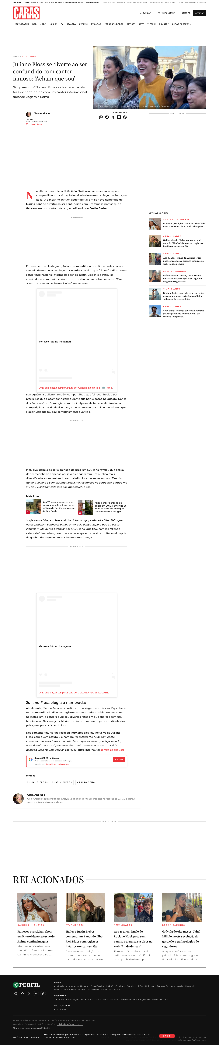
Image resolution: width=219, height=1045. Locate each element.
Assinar (199, 13)
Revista (131, 24)
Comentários (35, 124)
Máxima (58, 989)
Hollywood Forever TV (156, 986)
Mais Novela (176, 986)
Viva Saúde (114, 989)
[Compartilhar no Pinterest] (124, 117)
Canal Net (59, 999)
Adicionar (119, 759)
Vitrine (151, 24)
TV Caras (96, 24)
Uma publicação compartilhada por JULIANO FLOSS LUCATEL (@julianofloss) (83, 692)
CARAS (109, 986)
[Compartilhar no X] (112, 117)
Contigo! (131, 986)
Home (16, 57)
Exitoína (89, 999)
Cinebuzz (120, 986)
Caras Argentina (74, 999)
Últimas (83, 24)
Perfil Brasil (70, 989)
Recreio (82, 989)
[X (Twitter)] (29, 993)
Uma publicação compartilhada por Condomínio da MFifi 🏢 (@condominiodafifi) (83, 387)
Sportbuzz (93, 989)
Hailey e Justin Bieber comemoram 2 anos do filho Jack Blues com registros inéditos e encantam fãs (183, 243)
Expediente (60, 1009)
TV (62, 24)
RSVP (141, 24)
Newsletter (168, 13)
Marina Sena (86, 782)
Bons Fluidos (97, 986)
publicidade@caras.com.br (70, 1024)
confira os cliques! (112, 749)
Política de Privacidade (26, 1037)
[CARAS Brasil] (26, 12)
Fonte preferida (63, 764)
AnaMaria (59, 986)
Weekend (157, 999)
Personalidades (113, 24)
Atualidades (22, 24)
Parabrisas (126, 999)
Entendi (167, 1036)
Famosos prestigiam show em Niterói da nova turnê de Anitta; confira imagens (184, 225)
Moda (43, 24)
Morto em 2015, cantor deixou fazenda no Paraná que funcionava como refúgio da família (139, 2)
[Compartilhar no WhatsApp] (101, 117)
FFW (140, 986)
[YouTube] (36, 993)
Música (53, 24)
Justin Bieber (62, 782)
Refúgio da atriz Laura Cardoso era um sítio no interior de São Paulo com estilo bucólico (61, 2)
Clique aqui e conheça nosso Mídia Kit (31, 1028)
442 (166, 999)
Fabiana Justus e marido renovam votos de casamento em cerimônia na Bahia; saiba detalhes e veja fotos (183, 296)
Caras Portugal (181, 24)
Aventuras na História (77, 986)
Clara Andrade (42, 113)
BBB (34, 24)
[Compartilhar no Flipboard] (118, 117)
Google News (51, 764)
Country (164, 24)
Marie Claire (101, 999)
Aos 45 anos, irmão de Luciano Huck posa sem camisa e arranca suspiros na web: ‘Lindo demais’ (183, 260)
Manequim (190, 986)
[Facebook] (22, 993)
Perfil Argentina (141, 999)
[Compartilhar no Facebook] (107, 117)
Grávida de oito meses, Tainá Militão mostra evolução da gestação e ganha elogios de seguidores (182, 278)
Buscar (146, 13)
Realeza (71, 24)
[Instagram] (15, 993)
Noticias (114, 999)
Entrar (186, 13)
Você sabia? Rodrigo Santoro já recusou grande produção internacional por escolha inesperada (183, 313)
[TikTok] (43, 993)
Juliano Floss (37, 782)
